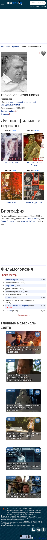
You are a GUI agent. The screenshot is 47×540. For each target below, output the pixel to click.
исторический (30, 102)
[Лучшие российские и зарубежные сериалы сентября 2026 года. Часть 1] (23, 459)
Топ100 (9, 308)
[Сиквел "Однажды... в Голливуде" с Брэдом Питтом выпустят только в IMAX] (23, 429)
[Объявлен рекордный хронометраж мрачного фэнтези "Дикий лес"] (23, 342)
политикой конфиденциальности (13, 518)
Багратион (9, 285)
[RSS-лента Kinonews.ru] (33, 529)
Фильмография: (9, 111)
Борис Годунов (7, 221)
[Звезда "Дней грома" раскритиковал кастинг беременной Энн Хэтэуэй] (23, 371)
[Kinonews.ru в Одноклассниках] (43, 529)
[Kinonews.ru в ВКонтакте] (38, 529)
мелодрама (6, 105)
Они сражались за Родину (34, 163)
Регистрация (34, 7)
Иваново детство (34, 202)
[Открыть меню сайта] (2, 3)
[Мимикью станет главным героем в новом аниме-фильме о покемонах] (23, 401)
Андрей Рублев (11, 162)
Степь (8, 297)
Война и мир (11, 202)
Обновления (28, 509)
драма (11, 102)
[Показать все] (23, 315)
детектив (16, 105)
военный (19, 102)
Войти (43, 7)
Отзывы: (5, 114)
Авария (8, 311)
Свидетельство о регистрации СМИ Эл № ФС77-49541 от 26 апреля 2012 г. (22, 523)
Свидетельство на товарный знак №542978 (17, 526)
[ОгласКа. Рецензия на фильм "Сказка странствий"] (23, 487)
